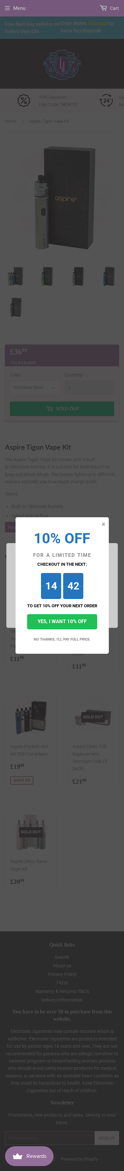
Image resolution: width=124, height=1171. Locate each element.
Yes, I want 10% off (62, 621)
